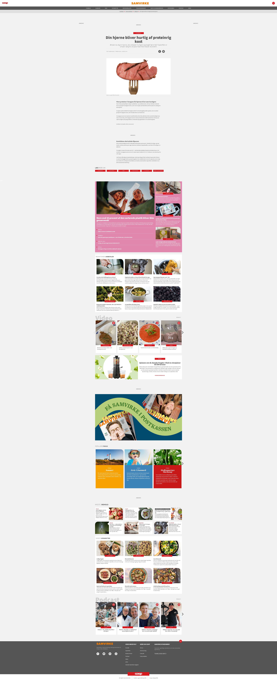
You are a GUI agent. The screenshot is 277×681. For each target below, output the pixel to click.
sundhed (100, 170)
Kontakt (181, 8)
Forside (127, 648)
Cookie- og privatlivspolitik (140, 678)
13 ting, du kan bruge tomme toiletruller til (108, 243)
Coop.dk (142, 653)
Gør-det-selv (101, 241)
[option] (106, 336)
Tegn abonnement (141, 8)
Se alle (178, 317)
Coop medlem (143, 656)
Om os (141, 648)
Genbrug (100, 235)
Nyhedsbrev (171, 8)
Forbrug (88, 8)
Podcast (127, 656)
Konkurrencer (128, 653)
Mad (106, 8)
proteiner (135, 170)
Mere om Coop (145, 644)
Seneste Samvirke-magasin (132, 664)
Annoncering (143, 650)
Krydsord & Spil (127, 8)
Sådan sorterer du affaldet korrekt (106, 231)
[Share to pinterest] (163, 51)
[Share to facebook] (159, 51)
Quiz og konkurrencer (157, 8)
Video (126, 659)
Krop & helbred (129, 11)
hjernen (146, 170)
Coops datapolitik (153, 678)
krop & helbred (158, 170)
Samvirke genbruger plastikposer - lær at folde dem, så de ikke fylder (115, 237)
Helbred (136, 11)
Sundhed (97, 8)
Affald (100, 229)
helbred (138, 33)
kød (123, 170)
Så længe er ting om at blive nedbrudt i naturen (109, 249)
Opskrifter (115, 8)
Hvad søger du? (130, 644)
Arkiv (189, 8)
